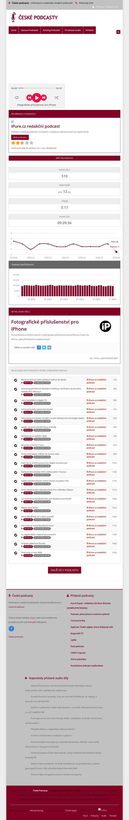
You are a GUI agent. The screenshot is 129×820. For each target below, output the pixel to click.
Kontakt (89, 30)
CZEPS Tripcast (78, 652)
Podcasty (94, 815)
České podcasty (16, 636)
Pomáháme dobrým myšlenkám (87, 665)
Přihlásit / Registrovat (107, 6)
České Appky (71, 810)
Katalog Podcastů (51, 30)
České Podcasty (40, 790)
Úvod (13, 30)
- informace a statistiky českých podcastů (42, 2)
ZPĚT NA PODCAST (64, 158)
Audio (104, 815)
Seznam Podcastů (29, 30)
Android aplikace (16, 606)
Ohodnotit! (51, 148)
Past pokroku (77, 646)
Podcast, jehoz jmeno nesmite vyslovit (90, 614)
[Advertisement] (64, 60)
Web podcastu (20, 137)
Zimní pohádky (78, 659)
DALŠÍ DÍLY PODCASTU (65, 570)
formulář (32, 622)
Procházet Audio (73, 30)
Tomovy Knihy (78, 620)
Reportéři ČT (77, 633)
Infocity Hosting (36, 810)
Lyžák (73, 639)
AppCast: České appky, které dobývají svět (92, 627)
